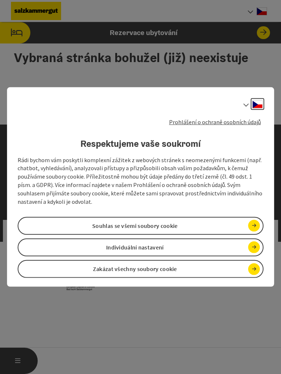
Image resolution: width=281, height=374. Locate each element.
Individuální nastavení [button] (135, 247)
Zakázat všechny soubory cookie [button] (135, 268)
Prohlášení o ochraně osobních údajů (215, 122)
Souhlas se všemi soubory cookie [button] (134, 225)
